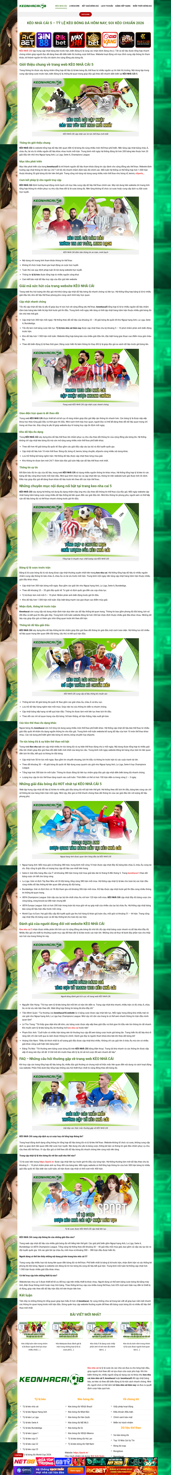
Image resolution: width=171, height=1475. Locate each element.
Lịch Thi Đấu (107, 6)
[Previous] (19, 1339)
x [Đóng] (18, 1455)
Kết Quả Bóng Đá (90, 6)
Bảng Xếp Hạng (123, 6)
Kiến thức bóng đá (142, 6)
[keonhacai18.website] (32, 6)
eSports (139, 173)
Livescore (74, 6)
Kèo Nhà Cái (61, 6)
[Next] (152, 1339)
